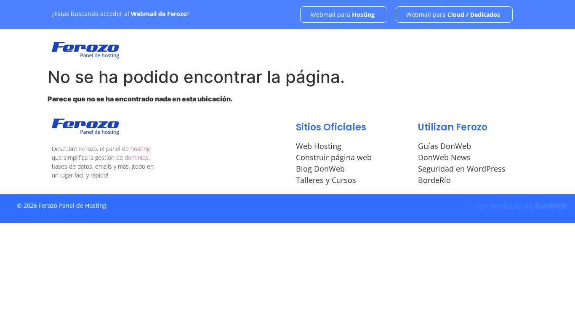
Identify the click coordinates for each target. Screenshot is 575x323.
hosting (140, 149)
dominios (137, 158)
